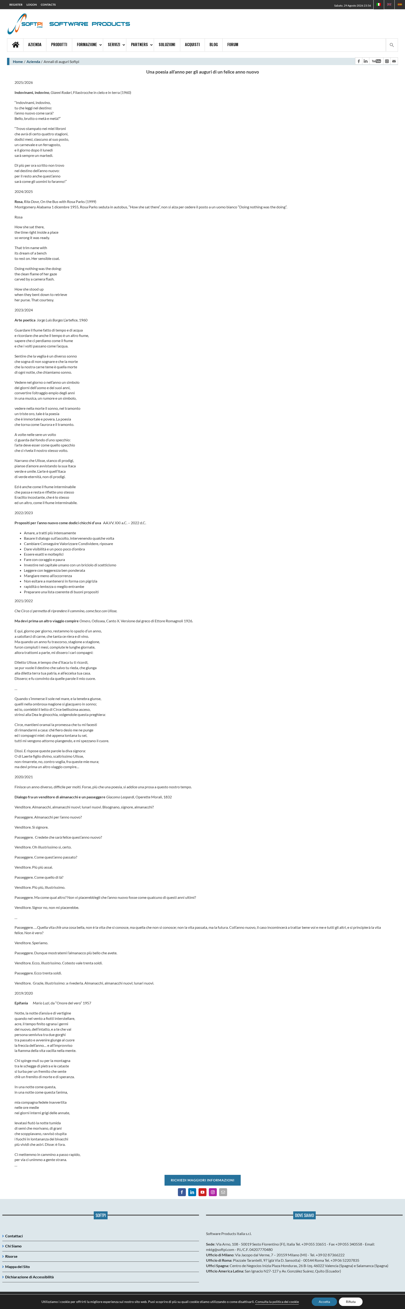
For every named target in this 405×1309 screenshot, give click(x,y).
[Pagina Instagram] (386, 61)
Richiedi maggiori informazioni (202, 1180)
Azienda (33, 61)
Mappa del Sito (17, 1266)
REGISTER (15, 4)
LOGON (31, 4)
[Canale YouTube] (376, 61)
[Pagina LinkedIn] (365, 61)
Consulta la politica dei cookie (277, 1302)
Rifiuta (351, 1302)
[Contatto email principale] (394, 61)
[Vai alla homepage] (15, 45)
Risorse (11, 1256)
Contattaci (14, 1236)
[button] (392, 45)
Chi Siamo (13, 1246)
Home (18, 61)
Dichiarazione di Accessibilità (29, 1277)
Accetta (324, 1302)
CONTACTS (48, 4)
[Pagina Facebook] (358, 61)
